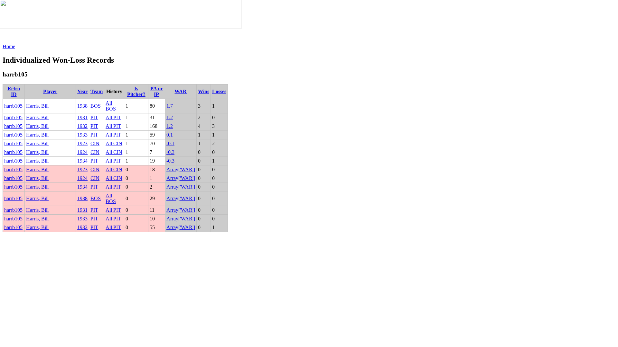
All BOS (111, 105)
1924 (82, 152)
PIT (94, 117)
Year (82, 91)
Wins (203, 91)
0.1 (169, 135)
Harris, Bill (37, 106)
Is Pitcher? (136, 91)
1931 (82, 117)
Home (9, 46)
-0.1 (170, 143)
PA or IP (156, 91)
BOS (95, 106)
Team (96, 91)
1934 (82, 161)
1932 (82, 126)
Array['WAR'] (180, 169)
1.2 (169, 117)
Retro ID (13, 91)
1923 (82, 143)
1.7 (169, 106)
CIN (94, 143)
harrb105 (13, 106)
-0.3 (170, 152)
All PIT (113, 117)
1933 (82, 135)
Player (50, 91)
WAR (180, 91)
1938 (82, 106)
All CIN (114, 143)
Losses (219, 91)
